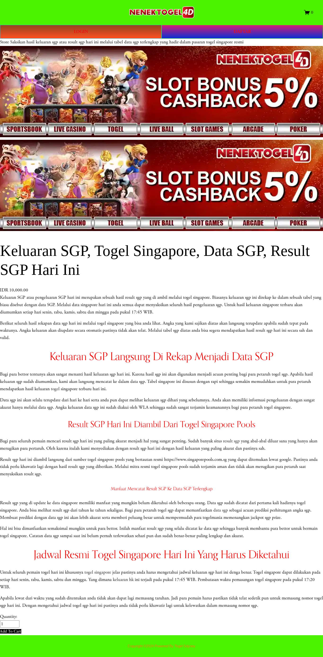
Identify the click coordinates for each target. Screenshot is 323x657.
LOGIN (81, 31)
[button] (10, 631)
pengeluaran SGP (50, 297)
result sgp (231, 441)
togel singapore (97, 572)
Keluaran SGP (12, 297)
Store (4, 42)
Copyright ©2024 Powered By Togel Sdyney (161, 646)
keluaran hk (123, 580)
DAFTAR (242, 31)
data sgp (220, 510)
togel (55, 389)
